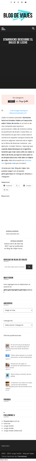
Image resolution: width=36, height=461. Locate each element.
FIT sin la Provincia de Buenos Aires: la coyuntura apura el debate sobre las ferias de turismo (18, 347)
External (7, 423)
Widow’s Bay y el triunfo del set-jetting (21, 375)
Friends (7, 399)
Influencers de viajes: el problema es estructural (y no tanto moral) (18, 366)
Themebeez (22, 456)
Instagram (20, 174)
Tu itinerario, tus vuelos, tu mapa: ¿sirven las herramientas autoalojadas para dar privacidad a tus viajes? (19, 385)
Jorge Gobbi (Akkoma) (13, 431)
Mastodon (6, 446)
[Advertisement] (18, 64)
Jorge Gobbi (23, 101)
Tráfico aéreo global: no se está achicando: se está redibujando (21, 356)
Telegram (5, 177)
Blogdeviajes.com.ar (12, 421)
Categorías (8, 321)
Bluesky (28, 174)
